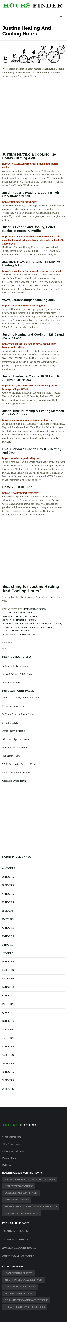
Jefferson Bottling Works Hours (20, 634)
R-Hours (8, 1021)
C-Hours (8, 894)
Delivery (6, 1165)
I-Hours (7, 944)
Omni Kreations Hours (17, 1200)
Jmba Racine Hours (12, 682)
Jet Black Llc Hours (34, 609)
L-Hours (8, 970)
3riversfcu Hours (15, 1239)
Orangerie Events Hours (14, 780)
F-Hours (8, 919)
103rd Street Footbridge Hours (21, 1213)
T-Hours (8, 1038)
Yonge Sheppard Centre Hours (21, 1193)
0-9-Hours (8, 868)
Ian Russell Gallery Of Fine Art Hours (21, 697)
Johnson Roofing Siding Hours (18, 620)
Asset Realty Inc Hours (13, 731)
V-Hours (8, 1055)
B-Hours (8, 885)
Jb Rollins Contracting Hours (19, 624)
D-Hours (8, 902)
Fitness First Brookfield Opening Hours (26, 1300)
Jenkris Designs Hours (41, 627)
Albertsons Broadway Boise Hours (24, 1280)
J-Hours (7, 953)
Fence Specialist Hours (13, 706)
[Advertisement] (33, 115)
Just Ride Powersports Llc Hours (20, 616)
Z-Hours (8, 1088)
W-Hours (8, 1063)
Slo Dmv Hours (10, 722)
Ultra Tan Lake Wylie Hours (16, 772)
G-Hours (8, 927)
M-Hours (8, 978)
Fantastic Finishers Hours (19, 1293)
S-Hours (7, 1029)
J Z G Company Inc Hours (15, 627)
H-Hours (8, 936)
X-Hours (8, 1071)
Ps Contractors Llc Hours (14, 747)
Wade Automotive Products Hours (19, 764)
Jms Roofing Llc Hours (49, 624)
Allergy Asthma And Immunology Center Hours (31, 1206)
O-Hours (8, 995)
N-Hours (8, 987)
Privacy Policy (9, 1158)
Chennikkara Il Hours (18, 1256)
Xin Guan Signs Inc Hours (15, 739)
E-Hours (8, 910)
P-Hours (8, 1004)
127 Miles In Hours (15, 1231)
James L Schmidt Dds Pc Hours (18, 674)
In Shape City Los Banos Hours (18, 714)
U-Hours (8, 1046)
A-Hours (8, 877)
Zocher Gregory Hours (19, 1247)
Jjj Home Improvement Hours (18, 613)
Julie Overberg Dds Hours (19, 1186)
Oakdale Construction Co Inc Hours (25, 1307)
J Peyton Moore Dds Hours (16, 631)
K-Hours (8, 961)
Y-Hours (8, 1080)
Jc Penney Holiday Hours (15, 666)
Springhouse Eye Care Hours (20, 1287)
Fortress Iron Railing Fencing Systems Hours (30, 1179)
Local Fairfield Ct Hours (18, 1273)
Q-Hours (8, 1012)
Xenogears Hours (11, 756)
